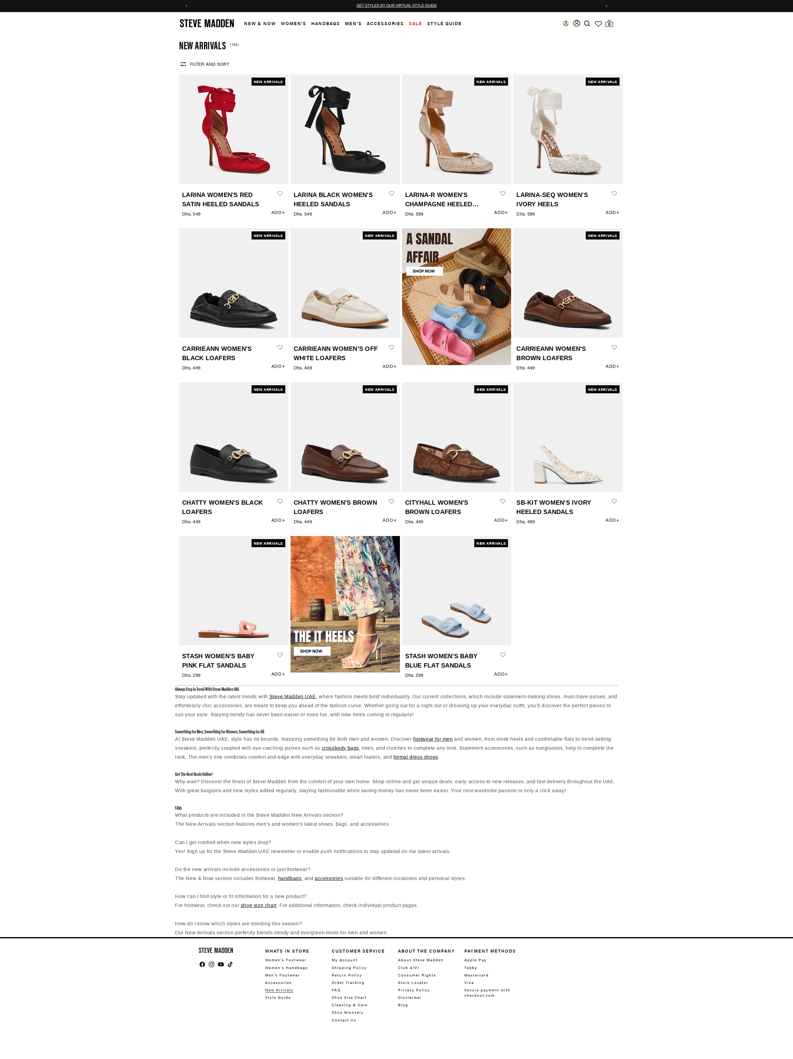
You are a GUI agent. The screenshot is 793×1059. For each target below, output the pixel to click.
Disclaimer (410, 997)
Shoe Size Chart (349, 997)
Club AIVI (408, 967)
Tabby (470, 967)
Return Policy (347, 975)
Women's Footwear (285, 960)
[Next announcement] (606, 6)
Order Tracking (348, 982)
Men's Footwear (282, 975)
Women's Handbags (286, 967)
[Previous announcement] (186, 6)
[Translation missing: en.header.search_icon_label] (587, 23)
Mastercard (476, 975)
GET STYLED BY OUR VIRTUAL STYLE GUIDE (397, 6)
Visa (469, 982)
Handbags (325, 23)
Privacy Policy (414, 990)
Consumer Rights (417, 975)
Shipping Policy (349, 967)
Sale (415, 23)
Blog (403, 1005)
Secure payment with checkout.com (487, 992)
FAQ (336, 990)
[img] (587, 23)
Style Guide (278, 997)
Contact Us (344, 1020)
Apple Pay (475, 960)
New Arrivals (279, 990)
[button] (257, 23)
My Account (345, 960)
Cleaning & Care (350, 1005)
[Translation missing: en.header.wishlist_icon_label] (598, 24)
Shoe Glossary (348, 1012)
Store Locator (413, 982)
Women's (293, 23)
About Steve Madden (421, 960)
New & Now (260, 23)
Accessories (385, 23)
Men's (353, 23)
